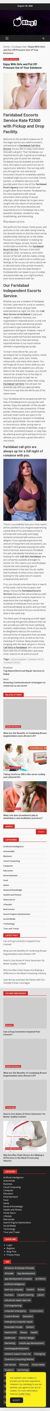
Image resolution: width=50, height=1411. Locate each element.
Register (11, 1248)
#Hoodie (9, 1273)
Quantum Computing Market (19, 1359)
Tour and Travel (11, 928)
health (34, 1332)
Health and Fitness (11, 59)
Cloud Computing (11, 861)
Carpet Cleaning (25, 1294)
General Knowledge (12, 890)
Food (5, 880)
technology (23, 1369)
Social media (38, 1364)
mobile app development (31, 1343)
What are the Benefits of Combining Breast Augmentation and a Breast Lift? (25, 714)
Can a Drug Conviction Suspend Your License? (25, 1013)
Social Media (9, 919)
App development (26, 1273)
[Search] (43, 38)
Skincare (24, 1364)
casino (40, 1294)
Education (8, 870)
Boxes (41, 1289)
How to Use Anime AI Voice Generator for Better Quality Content (25, 1095)
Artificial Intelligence (13, 846)
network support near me (18, 1353)
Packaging (39, 1353)
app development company (18, 1278)
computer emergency (15, 1310)
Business (7, 856)
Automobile (9, 851)
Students (9, 1369)
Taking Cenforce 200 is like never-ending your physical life (25, 755)
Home (6, 46)
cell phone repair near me (17, 1300)
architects (40, 1278)
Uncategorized (18, 46)
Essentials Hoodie (13, 1327)
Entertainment (10, 875)
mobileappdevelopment (16, 1348)
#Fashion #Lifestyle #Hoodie (19, 1268)
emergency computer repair (19, 1321)
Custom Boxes (12, 1316)
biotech (30, 1289)
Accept (16, 1400)
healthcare (10, 1337)
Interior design (26, 1337)
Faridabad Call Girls (13, 383)
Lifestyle (7, 904)
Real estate (9, 909)
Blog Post (11, 1251)
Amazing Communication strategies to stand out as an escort (24, 682)
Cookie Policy (24, 1393)
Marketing (10, 1343)
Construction (36, 1310)
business (9, 1294)
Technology (9, 923)
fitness (23, 1332)
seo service (10, 1364)
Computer (8, 866)
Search (9, 826)
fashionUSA (10, 1332)
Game (6, 885)
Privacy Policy (13, 1254)
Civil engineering (13, 1305)
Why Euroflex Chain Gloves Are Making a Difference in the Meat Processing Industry (25, 1136)
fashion (30, 1327)
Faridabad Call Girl (35, 659)
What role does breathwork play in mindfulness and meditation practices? (25, 796)
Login (9, 1245)
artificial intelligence (15, 1284)
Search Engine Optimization (16, 914)
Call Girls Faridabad (18, 659)
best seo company (14, 1289)
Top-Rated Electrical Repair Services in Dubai (23, 671)
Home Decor (9, 899)
